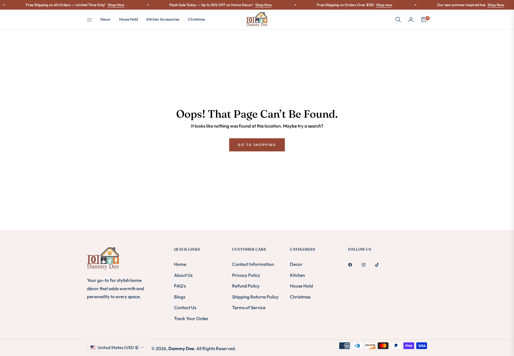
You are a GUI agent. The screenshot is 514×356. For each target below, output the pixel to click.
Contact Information (253, 264)
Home (180, 264)
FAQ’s (180, 286)
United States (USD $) (118, 347)
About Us (183, 275)
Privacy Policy (246, 275)
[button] (398, 19)
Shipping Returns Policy (255, 297)
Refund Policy (246, 286)
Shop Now (110, 4)
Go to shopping (257, 145)
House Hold (301, 286)
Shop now (378, 4)
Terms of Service (249, 307)
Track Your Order (191, 318)
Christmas (300, 297)
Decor (296, 264)
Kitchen (297, 275)
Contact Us (185, 307)
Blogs (179, 297)
